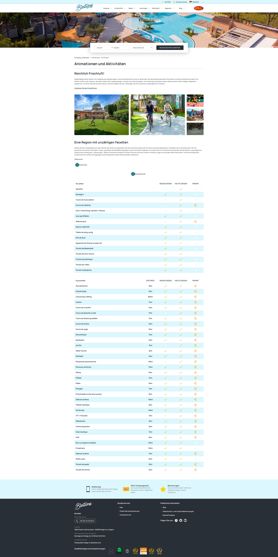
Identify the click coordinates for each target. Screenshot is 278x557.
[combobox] (143, 47)
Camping (106, 8)
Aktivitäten (156, 8)
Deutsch (196, 2)
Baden (131, 8)
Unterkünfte (118, 8)
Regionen (168, 8)
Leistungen (143, 8)
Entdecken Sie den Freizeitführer (85, 88)
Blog (180, 8)
